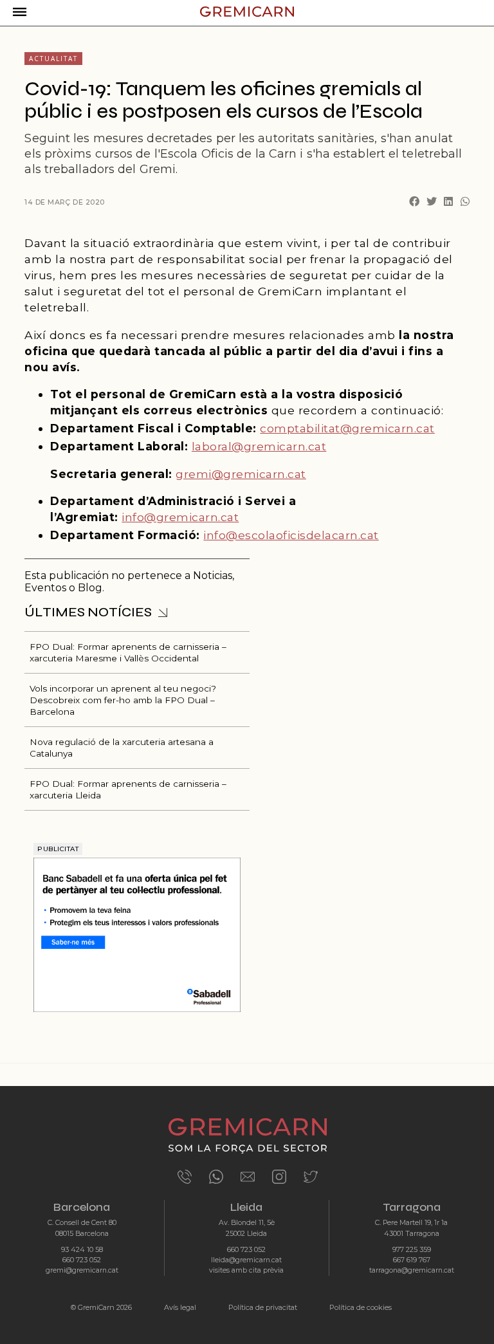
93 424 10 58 (82, 1250)
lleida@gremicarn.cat (246, 1260)
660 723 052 (81, 1260)
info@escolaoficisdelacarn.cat (291, 535)
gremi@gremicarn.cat (241, 474)
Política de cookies (360, 1307)
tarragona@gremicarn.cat (411, 1270)
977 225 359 (411, 1250)
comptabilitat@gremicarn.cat (347, 428)
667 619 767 (411, 1260)
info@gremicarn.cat (180, 517)
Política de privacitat (262, 1307)
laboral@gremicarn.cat (259, 446)
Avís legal (180, 1307)
